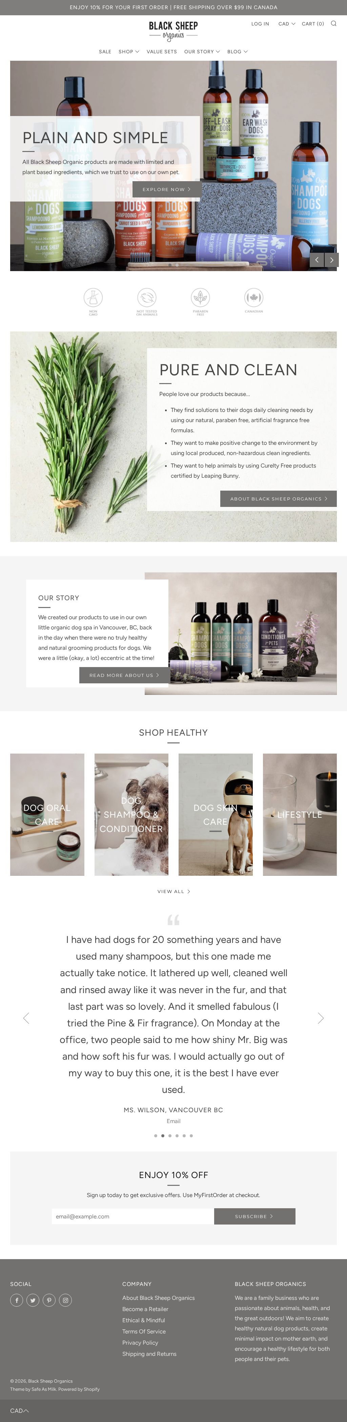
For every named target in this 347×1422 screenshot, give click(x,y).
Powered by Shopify (79, 1389)
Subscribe (251, 1216)
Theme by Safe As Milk (33, 1389)
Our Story (199, 52)
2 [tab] (177, 265)
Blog (234, 52)
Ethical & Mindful (143, 1320)
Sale (105, 52)
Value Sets (162, 52)
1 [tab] (169, 265)
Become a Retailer (145, 1309)
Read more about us (121, 675)
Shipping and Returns (149, 1353)
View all (171, 891)
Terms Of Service (144, 1331)
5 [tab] (184, 1135)
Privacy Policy (140, 1342)
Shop (126, 52)
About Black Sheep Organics (276, 498)
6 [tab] (191, 1135)
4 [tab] (177, 1135)
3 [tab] (169, 1135)
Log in (260, 24)
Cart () (313, 24)
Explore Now (164, 189)
